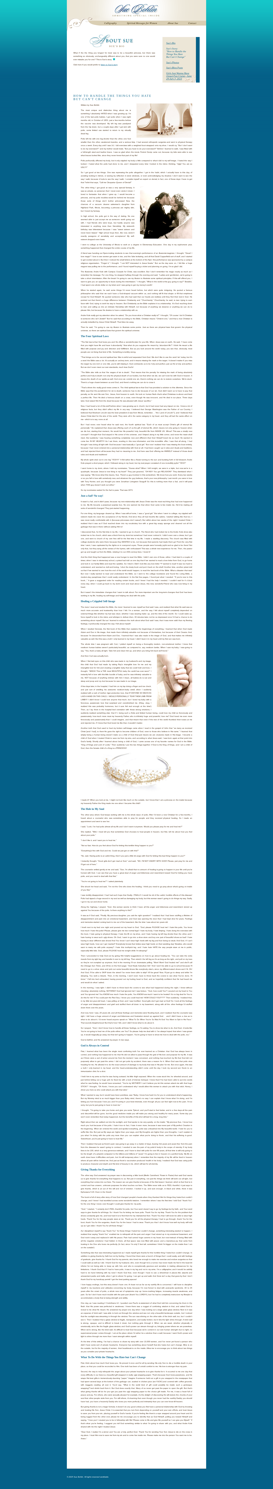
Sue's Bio (171, 43)
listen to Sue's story (109, 65)
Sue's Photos (172, 62)
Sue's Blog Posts (174, 67)
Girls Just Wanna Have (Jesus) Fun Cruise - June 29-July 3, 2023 (179, 76)
